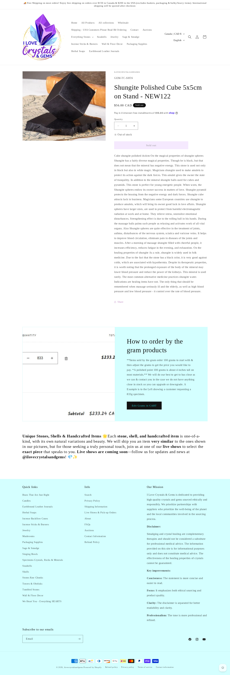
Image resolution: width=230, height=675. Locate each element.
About (88, 518)
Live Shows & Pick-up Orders (100, 512)
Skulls (25, 571)
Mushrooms (28, 536)
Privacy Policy (92, 500)
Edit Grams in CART (144, 405)
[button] (82, 37)
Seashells (27, 565)
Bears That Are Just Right (35, 494)
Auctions (89, 530)
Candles (26, 500)
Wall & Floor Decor (32, 595)
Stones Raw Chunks (32, 577)
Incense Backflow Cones (35, 518)
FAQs (87, 524)
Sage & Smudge (30, 548)
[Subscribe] (79, 639)
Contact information (165, 667)
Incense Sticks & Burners (35, 524)
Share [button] (120, 302)
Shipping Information (96, 506)
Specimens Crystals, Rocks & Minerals (42, 560)
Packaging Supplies (32, 542)
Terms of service (145, 667)
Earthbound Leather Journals (37, 506)
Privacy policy (127, 667)
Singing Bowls (30, 554)
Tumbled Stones (30, 589)
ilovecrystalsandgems (73, 667)
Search (88, 494)
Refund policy (111, 667)
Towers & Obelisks (32, 583)
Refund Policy (92, 542)
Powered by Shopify (93, 667)
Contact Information (95, 536)
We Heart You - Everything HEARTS (41, 601)
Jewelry (26, 530)
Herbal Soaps (29, 512)
